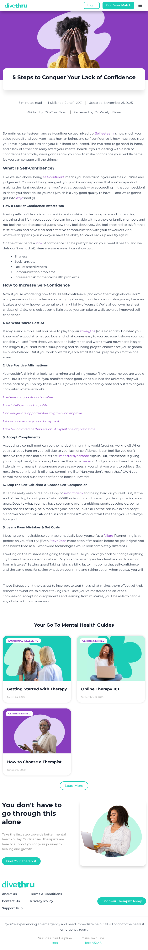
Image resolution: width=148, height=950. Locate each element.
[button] (140, 5)
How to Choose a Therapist (34, 762)
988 (55, 943)
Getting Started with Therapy (37, 689)
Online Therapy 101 (100, 689)
